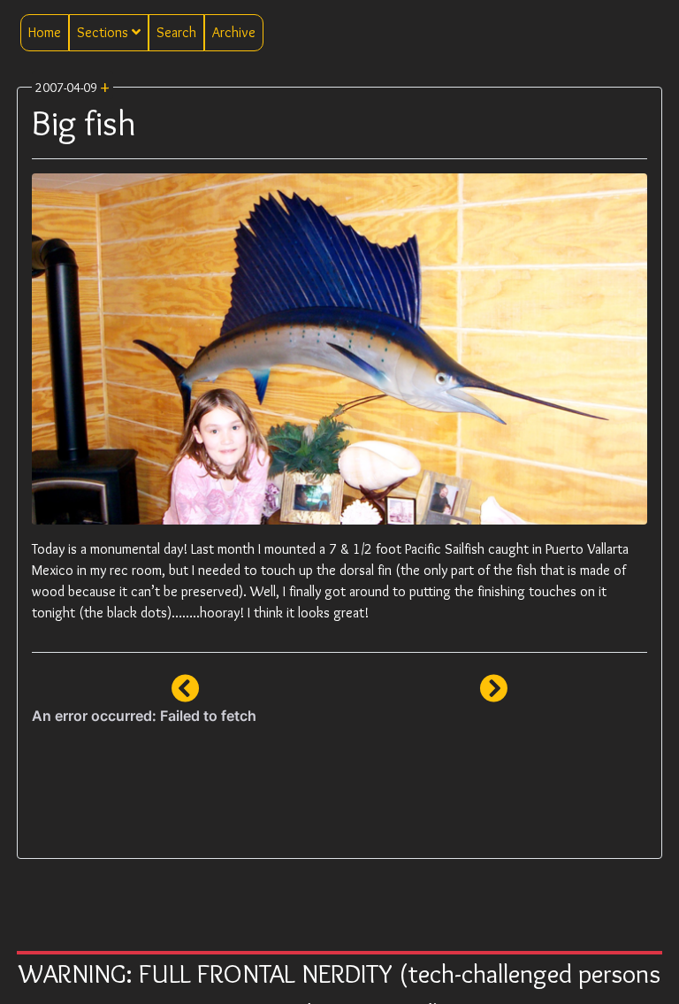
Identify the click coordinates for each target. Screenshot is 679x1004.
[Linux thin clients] (186, 694)
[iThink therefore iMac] (493, 694)
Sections (104, 32)
